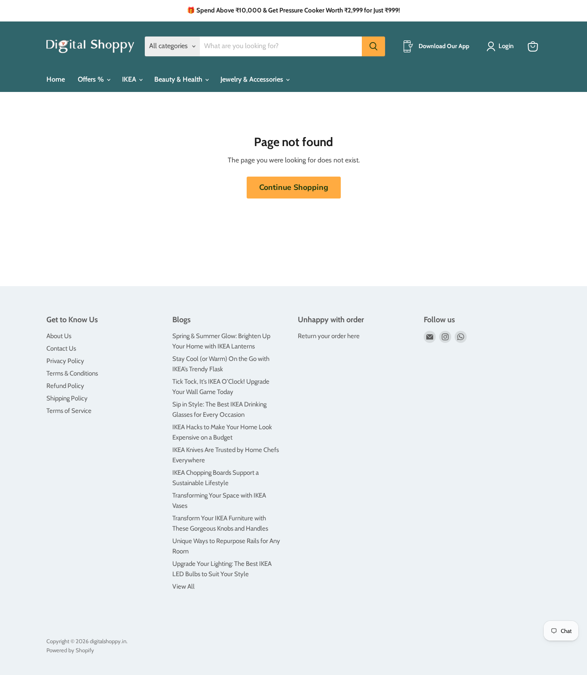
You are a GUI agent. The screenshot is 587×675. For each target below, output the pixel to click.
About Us (58, 336)
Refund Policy (65, 386)
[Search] (373, 46)
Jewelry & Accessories (252, 79)
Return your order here (329, 336)
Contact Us (61, 348)
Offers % (92, 79)
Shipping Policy (67, 398)
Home (55, 79)
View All (183, 586)
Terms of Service (69, 411)
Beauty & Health (179, 79)
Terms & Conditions (72, 373)
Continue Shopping (293, 187)
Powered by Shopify (70, 650)
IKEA (130, 79)
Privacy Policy (65, 361)
